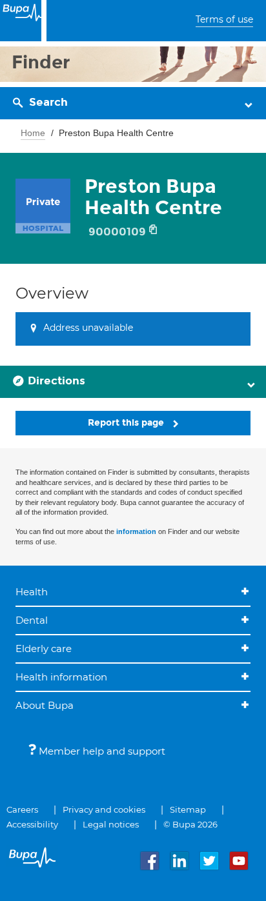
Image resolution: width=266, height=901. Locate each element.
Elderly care (43, 648)
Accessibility (32, 824)
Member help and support (100, 751)
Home (33, 133)
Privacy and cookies (104, 809)
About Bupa (44, 705)
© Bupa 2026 (190, 824)
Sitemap (188, 809)
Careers (22, 809)
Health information (61, 677)
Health (31, 592)
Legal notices (111, 824)
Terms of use (224, 19)
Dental (31, 620)
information (136, 531)
